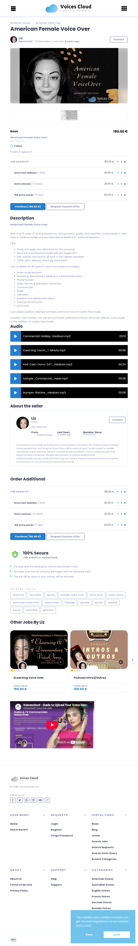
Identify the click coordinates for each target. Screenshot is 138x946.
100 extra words (28, 194)
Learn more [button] (83, 925)
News (95, 824)
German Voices (102, 902)
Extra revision (28, 183)
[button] (15, 336)
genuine (48, 610)
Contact (117, 420)
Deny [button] (89, 934)
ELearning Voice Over (29, 678)
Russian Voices (101, 908)
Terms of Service (21, 884)
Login (54, 824)
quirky (51, 595)
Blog (94, 829)
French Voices (101, 896)
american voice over (26, 602)
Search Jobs (100, 841)
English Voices (101, 890)
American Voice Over (48, 23)
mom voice (52, 602)
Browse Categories (104, 859)
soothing (31, 610)
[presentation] (132, 660)
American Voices (20, 23)
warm (98, 602)
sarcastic (35, 595)
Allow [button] (116, 934)
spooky (85, 602)
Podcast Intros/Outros (90, 678)
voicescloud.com (29, 786)
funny (16, 610)
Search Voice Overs (104, 853)
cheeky (112, 602)
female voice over (72, 595)
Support (56, 884)
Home (14, 824)
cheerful (18, 595)
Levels (96, 835)
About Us (16, 879)
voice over (96, 595)
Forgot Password (62, 835)
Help (54, 879)
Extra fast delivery (29, 172)
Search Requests (103, 847)
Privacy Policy (19, 890)
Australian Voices (103, 884)
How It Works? (19, 829)
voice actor (115, 595)
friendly (69, 602)
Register (56, 829)
